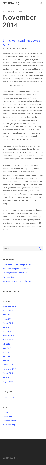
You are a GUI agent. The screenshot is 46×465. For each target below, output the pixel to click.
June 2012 (7, 348)
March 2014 (7, 319)
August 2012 (8, 340)
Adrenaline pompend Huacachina (16, 268)
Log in (5, 412)
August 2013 (8, 323)
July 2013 (6, 327)
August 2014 (8, 310)
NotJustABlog (11, 2)
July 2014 (6, 315)
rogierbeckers (10, 48)
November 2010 (9, 369)
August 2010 (8, 373)
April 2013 (7, 331)
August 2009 (8, 381)
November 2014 (9, 306)
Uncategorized (8, 397)
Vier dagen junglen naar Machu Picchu (18, 281)
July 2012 (6, 344)
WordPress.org (9, 425)
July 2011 (6, 356)
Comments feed (9, 420)
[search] (41, 2)
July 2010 (6, 377)
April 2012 (7, 352)
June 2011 (7, 360)
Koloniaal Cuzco (9, 277)
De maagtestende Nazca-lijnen (15, 273)
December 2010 (9, 365)
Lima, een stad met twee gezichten (21, 42)
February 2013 (8, 335)
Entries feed (7, 416)
